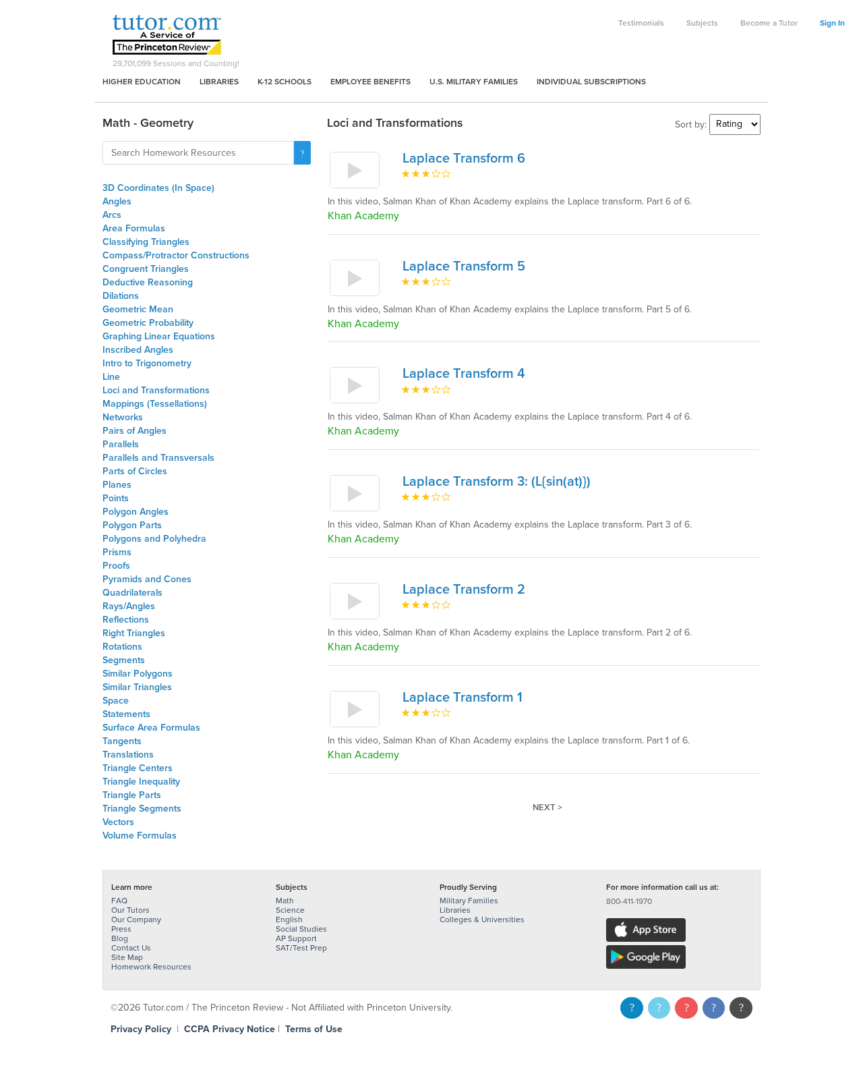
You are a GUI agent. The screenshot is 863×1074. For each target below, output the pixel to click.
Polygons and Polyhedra (154, 538)
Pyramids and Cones (146, 579)
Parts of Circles (134, 471)
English (289, 919)
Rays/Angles (128, 606)
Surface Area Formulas (151, 727)
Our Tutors (130, 910)
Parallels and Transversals (158, 457)
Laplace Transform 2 (464, 590)
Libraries (219, 81)
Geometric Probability (148, 323)
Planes (116, 484)
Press (121, 929)
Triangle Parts (131, 795)
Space (115, 700)
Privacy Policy (141, 1029)
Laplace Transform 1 (463, 697)
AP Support (296, 938)
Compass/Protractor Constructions (175, 255)
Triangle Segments (141, 808)
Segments (123, 660)
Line (111, 377)
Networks (122, 417)
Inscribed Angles (137, 350)
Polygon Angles (135, 511)
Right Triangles (133, 633)
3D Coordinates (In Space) (158, 188)
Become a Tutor (769, 23)
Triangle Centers (137, 768)
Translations (128, 754)
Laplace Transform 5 (464, 266)
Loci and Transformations (156, 390)
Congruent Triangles (145, 269)
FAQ (119, 900)
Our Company (136, 919)
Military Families (469, 900)
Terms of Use (314, 1029)
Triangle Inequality (141, 781)
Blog (119, 938)
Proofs (116, 565)
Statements (126, 714)
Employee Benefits (370, 81)
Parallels (120, 444)
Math (285, 900)
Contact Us (131, 948)
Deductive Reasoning (147, 282)
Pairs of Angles (134, 430)
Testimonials (641, 23)
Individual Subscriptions (591, 81)
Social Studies (301, 929)
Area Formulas (133, 228)
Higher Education (141, 81)
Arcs (111, 215)
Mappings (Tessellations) (154, 403)
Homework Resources (151, 966)
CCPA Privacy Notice (229, 1029)
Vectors (118, 822)
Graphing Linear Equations (158, 336)
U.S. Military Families (473, 81)
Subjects (702, 23)
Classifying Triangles (145, 242)
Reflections (125, 619)
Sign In (832, 23)
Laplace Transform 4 (464, 374)
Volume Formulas (139, 835)
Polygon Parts (132, 525)
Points (115, 498)
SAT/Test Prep (301, 948)
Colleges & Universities (482, 919)
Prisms (116, 552)
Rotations (122, 646)
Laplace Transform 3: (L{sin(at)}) (497, 482)
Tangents (122, 741)
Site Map (127, 957)
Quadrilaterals (132, 592)
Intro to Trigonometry (146, 363)
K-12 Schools (284, 81)
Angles (116, 201)
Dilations (120, 296)
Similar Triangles (137, 687)
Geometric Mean (137, 309)
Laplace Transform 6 (464, 158)
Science (290, 910)
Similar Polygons (137, 673)
